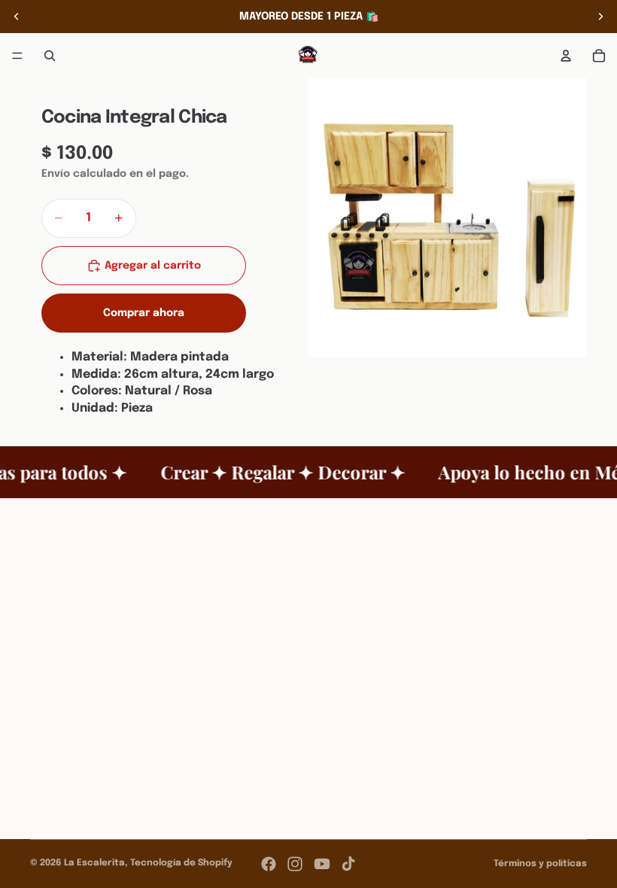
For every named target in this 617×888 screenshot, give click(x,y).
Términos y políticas (540, 863)
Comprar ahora (143, 313)
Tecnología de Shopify (181, 863)
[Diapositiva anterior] (16, 16)
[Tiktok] (348, 864)
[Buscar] (49, 55)
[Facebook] (269, 864)
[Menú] (17, 55)
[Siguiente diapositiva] (600, 16)
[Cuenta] (565, 55)
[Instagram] (295, 864)
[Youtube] (322, 864)
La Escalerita (94, 863)
